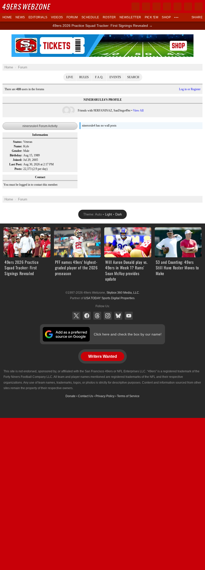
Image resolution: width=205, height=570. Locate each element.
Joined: (17, 160)
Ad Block (103, 37)
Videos (57, 17)
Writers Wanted (102, 356)
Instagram (108, 316)
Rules (84, 77)
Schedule (90, 17)
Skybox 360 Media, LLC (122, 292)
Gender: (17, 151)
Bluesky (118, 316)
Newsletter (130, 17)
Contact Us (85, 396)
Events (115, 77)
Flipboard (178, 7)
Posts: (18, 169)
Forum (72, 17)
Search (133, 77)
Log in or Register (189, 89)
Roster (109, 17)
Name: (18, 146)
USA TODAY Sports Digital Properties (109, 298)
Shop (166, 17)
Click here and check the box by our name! (128, 334)
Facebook (87, 316)
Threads (97, 316)
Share (197, 17)
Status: (17, 142)
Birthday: (16, 155)
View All (138, 110)
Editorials (38, 17)
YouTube (129, 316)
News (20, 17)
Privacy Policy (105, 396)
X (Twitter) (76, 316)
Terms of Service (128, 396)
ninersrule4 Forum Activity (40, 126)
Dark (118, 214)
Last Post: (15, 164)
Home (7, 17)
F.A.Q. (99, 77)
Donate (71, 396)
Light (108, 214)
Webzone (27, 6)
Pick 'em (151, 17)
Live (69, 77)
